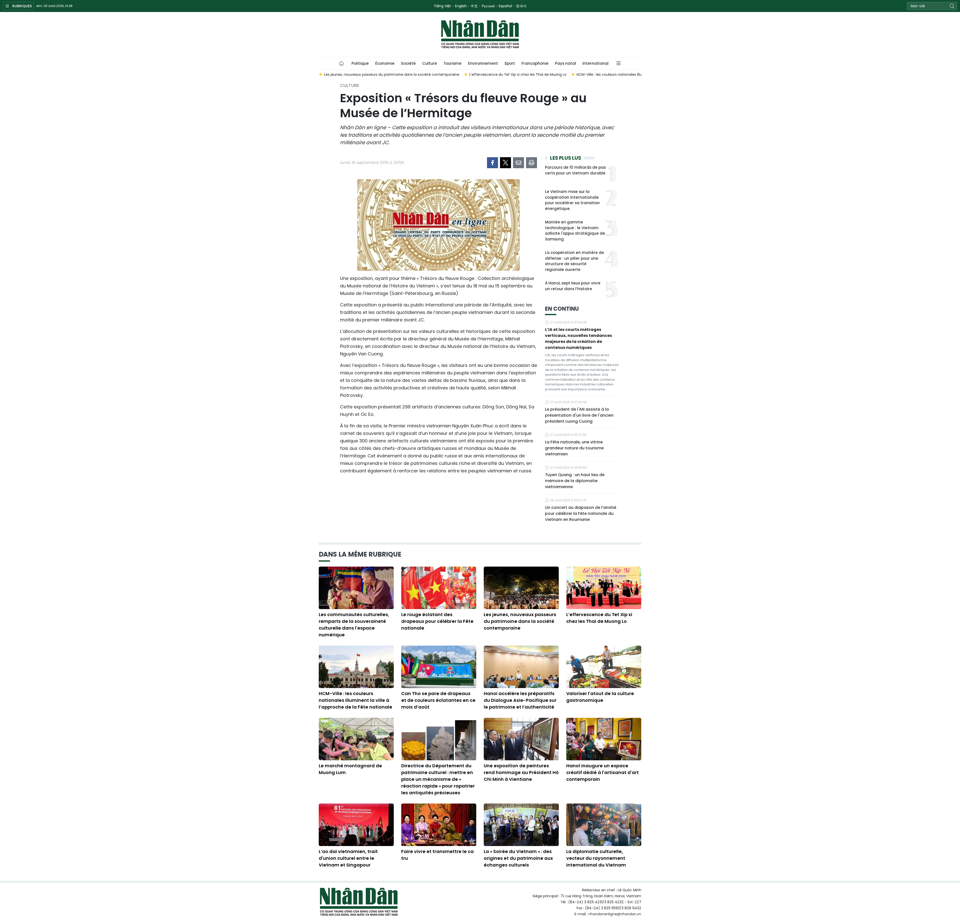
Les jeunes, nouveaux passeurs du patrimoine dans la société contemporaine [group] (391, 74)
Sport (509, 63)
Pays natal (565, 63)
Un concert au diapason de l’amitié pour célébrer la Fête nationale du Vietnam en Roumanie (580, 513)
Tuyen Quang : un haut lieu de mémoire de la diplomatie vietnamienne (574, 481)
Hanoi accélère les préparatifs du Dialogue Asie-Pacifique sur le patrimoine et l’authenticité (520, 700)
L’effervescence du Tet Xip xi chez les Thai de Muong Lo (599, 617)
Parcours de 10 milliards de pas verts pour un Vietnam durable (575, 170)
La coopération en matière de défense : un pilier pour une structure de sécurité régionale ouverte (574, 261)
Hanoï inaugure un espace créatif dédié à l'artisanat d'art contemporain (602, 772)
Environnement (483, 63)
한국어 (521, 5)
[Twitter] (505, 162)
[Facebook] (492, 162)
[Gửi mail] (518, 162)
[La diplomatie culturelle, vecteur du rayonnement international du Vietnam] (603, 825)
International (595, 63)
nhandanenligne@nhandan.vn (614, 914)
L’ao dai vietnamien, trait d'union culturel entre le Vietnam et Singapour (348, 858)
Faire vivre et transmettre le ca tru (437, 854)
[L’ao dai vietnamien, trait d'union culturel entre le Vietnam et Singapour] (356, 825)
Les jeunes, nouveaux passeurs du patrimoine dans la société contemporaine (520, 621)
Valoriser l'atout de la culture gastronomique (600, 696)
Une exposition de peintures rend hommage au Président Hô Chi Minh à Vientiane (521, 772)
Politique (360, 63)
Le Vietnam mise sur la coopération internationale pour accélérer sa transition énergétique (572, 200)
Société (408, 63)
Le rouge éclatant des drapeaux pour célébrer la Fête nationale (437, 621)
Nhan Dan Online (480, 34)
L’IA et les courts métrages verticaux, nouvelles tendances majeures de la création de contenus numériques (578, 338)
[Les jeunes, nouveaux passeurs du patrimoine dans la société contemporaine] (521, 588)
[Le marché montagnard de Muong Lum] (356, 739)
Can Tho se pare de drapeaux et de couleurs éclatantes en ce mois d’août (438, 700)
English (461, 5)
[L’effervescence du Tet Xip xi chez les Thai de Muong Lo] (603, 588)
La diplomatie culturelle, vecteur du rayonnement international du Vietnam (596, 858)
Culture (429, 63)
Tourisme (453, 63)
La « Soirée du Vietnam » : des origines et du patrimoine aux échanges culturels (518, 858)
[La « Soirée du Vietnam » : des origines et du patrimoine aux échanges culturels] (521, 825)
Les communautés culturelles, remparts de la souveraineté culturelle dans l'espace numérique (354, 624)
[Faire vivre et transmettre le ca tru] (438, 825)
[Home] (341, 63)
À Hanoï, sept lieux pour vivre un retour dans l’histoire (572, 285)
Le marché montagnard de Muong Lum (350, 769)
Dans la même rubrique (360, 554)
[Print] (531, 162)
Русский (488, 5)
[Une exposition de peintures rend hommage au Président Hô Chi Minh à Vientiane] (521, 739)
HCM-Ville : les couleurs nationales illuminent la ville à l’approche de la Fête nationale (355, 700)
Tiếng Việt (442, 5)
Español (505, 5)
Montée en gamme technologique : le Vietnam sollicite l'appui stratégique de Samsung (575, 230)
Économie (384, 63)
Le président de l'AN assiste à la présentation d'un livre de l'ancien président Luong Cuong (579, 415)
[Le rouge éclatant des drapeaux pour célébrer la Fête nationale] (438, 588)
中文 (474, 5)
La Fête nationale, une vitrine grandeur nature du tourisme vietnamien (574, 448)
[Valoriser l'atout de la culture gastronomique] (603, 667)
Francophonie (535, 63)
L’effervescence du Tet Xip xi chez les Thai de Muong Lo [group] (517, 74)
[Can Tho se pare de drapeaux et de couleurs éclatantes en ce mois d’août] (438, 667)
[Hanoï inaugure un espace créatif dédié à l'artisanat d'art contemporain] (603, 739)
